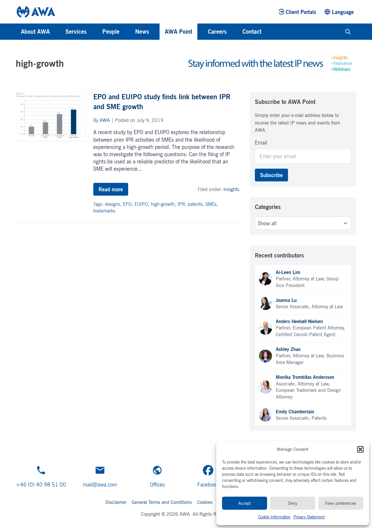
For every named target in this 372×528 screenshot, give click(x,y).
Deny (292, 503)
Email (261, 142)
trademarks (104, 211)
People (110, 31)
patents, (196, 204)
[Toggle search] (348, 32)
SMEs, (211, 204)
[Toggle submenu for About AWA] (57, 32)
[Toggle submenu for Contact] (269, 32)
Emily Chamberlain (295, 412)
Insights (231, 189)
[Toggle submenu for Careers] (234, 32)
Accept (244, 503)
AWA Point (178, 31)
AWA (105, 120)
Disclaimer (115, 502)
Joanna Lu (286, 300)
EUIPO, (143, 204)
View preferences (340, 503)
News (142, 31)
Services (76, 31)
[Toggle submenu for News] (157, 32)
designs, (114, 204)
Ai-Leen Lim (288, 272)
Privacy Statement (309, 517)
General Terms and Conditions (162, 502)
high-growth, (164, 204)
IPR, (183, 204)
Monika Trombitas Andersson (305, 377)
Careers (217, 31)
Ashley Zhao (288, 349)
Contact (251, 31)
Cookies (204, 502)
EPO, (129, 204)
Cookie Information (274, 517)
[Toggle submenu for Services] (94, 32)
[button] (360, 449)
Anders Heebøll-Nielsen (299, 321)
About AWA (35, 31)
